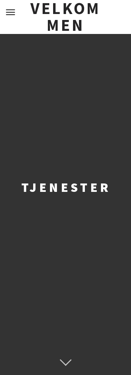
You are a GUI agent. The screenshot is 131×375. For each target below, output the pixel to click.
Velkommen (65, 17)
